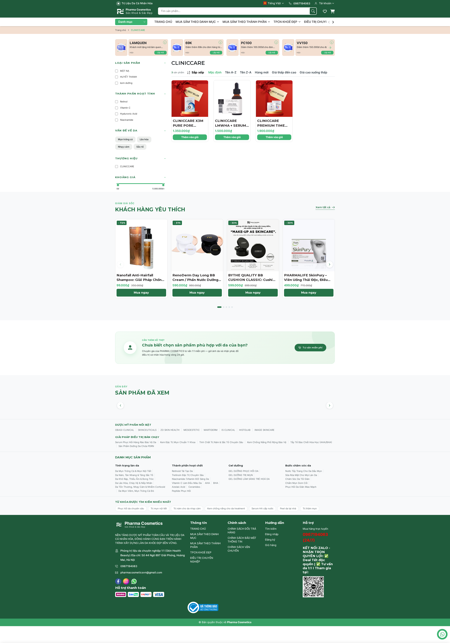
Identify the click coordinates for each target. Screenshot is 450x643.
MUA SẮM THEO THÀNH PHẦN (245, 22)
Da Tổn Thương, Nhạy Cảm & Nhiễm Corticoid (140, 486)
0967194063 (128, 566)
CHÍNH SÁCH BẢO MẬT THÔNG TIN (242, 539)
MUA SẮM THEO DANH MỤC (196, 22)
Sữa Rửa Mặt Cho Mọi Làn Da (301, 475)
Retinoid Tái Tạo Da (182, 471)
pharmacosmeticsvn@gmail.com (141, 572)
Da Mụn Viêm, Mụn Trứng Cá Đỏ (136, 490)
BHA (215, 483)
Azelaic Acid (178, 486)
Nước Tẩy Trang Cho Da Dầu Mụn (303, 471)
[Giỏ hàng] (332, 11)
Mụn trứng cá (125, 139)
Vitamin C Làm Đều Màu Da (187, 483)
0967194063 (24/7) (315, 537)
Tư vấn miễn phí (312, 347)
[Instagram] (126, 581)
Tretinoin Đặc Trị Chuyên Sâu (188, 475)
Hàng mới (261, 72)
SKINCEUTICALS (147, 429)
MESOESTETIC (192, 429)
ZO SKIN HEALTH (169, 429)
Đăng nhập (271, 534)
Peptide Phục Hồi (181, 490)
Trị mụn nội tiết (159, 508)
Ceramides (194, 486)
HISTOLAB (244, 429)
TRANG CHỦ (163, 22)
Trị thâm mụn (310, 508)
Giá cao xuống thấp (313, 72)
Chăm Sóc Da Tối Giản (297, 479)
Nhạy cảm (123, 146)
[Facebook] (118, 581)
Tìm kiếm (271, 528)
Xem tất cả (323, 207)
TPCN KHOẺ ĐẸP (286, 22)
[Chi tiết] (165, 42)
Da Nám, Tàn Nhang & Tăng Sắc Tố (134, 475)
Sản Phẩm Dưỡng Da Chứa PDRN (136, 446)
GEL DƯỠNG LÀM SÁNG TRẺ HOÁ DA (249, 479)
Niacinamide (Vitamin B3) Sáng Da (190, 479)
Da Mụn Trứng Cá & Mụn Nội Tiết (133, 471)
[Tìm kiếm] (313, 11)
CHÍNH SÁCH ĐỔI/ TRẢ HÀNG (242, 530)
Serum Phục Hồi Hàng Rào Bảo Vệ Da (135, 442)
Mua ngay (141, 292)
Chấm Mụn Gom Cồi (296, 483)
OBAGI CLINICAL (124, 429)
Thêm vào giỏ (189, 137)
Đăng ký (270, 539)
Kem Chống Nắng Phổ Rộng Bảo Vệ (266, 442)
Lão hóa (144, 139)
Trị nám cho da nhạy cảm (187, 508)
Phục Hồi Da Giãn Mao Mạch (300, 486)
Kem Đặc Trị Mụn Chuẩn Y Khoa (177, 442)
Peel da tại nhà (288, 508)
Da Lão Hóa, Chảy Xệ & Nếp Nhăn (133, 483)
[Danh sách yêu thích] (324, 11)
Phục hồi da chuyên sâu (131, 508)
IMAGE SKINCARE (264, 429)
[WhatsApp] (134, 581)
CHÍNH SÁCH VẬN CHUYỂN (239, 548)
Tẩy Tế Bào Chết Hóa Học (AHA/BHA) (311, 442)
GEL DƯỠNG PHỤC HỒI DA (243, 471)
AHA (207, 483)
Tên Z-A (245, 72)
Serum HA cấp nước (262, 508)
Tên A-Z (230, 72)
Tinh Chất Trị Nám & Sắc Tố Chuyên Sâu (221, 442)
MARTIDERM (210, 429)
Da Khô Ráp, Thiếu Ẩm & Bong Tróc (134, 479)
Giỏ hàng (270, 545)
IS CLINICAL (228, 429)
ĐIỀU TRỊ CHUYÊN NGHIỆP (323, 22)
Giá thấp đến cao (284, 72)
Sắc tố (140, 146)
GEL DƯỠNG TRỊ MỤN (241, 475)
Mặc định (214, 72)
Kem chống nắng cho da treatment (226, 508)
